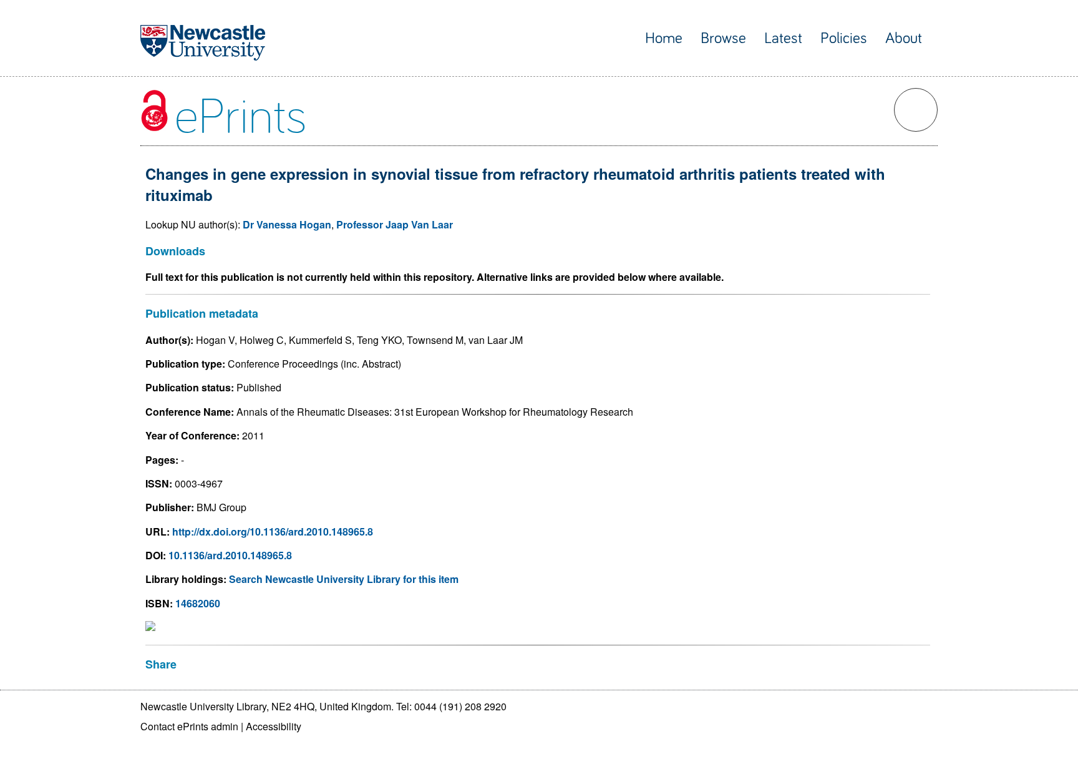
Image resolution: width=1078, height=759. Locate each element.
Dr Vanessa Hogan (287, 224)
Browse (723, 38)
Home (663, 38)
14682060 (197, 603)
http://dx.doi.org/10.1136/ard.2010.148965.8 (272, 531)
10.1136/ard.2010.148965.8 (230, 555)
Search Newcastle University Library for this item (344, 579)
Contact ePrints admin (189, 726)
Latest (783, 38)
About (903, 38)
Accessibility (273, 726)
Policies (843, 38)
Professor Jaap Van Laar (394, 224)
